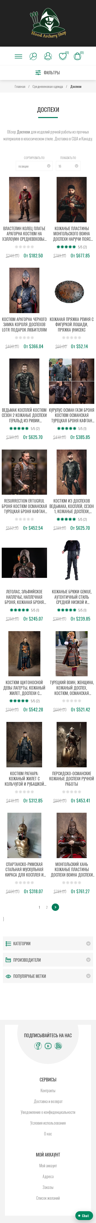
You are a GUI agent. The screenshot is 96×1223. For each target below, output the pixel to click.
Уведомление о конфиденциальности (48, 1112)
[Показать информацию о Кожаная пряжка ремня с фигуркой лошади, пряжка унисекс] (72, 290)
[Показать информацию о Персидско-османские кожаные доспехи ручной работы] (72, 744)
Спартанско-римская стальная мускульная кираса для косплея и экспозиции (24, 870)
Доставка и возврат (48, 1101)
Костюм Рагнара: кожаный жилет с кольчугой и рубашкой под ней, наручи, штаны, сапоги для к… (24, 779)
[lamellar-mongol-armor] (72, 199)
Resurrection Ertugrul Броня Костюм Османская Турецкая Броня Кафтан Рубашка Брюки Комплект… (24, 506)
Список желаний (48, 1198)
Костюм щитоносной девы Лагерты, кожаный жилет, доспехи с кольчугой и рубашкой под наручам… (24, 688)
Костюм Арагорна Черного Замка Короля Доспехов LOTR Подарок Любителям (24, 325)
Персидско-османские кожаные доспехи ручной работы (71, 779)
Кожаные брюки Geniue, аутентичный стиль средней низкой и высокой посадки (72, 597)
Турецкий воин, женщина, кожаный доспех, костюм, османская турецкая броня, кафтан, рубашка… (72, 688)
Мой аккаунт (48, 1166)
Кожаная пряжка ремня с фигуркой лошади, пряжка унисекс (72, 325)
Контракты (48, 1090)
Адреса (48, 1176)
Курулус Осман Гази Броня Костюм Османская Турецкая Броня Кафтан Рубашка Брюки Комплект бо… (71, 416)
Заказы (48, 1187)
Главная (20, 86)
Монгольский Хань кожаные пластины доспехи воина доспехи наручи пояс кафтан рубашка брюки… (72, 870)
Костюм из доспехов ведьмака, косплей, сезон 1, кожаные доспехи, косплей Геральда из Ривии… (71, 506)
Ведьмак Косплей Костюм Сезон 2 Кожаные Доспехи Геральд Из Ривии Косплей (24, 416)
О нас (48, 1134)
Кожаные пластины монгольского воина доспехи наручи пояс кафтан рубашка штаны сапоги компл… (71, 234)
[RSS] (58, 1046)
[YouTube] (48, 1046)
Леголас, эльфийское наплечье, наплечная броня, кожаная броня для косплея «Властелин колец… (24, 597)
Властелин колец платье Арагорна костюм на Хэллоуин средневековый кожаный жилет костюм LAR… (24, 234)
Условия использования (48, 1123)
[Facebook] (38, 1046)
